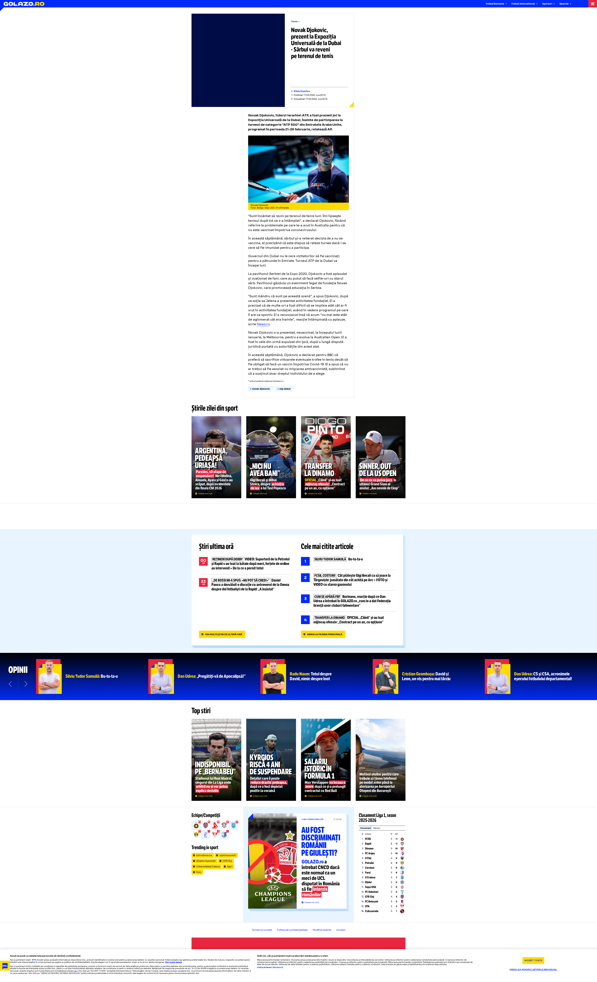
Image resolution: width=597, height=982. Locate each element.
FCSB (368, 839)
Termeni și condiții (262, 930)
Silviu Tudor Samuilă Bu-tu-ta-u (348, 561)
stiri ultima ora (204, 855)
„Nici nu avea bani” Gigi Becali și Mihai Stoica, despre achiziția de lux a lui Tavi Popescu (271, 457)
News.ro (263, 324)
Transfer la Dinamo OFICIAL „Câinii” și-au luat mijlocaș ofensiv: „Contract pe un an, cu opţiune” (326, 457)
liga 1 (229, 866)
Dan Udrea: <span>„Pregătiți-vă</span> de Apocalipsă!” (204, 676)
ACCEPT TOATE (533, 960)
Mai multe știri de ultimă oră (223, 634)
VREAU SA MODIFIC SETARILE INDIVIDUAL (533, 969)
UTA (367, 906)
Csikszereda (371, 911)
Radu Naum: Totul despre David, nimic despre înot (316, 676)
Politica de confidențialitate (292, 930)
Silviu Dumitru (302, 91)
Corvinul (369, 867)
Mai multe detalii (173, 962)
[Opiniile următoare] (25, 683)
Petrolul (369, 863)
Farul (367, 872)
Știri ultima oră (216, 546)
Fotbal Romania (495, 3)
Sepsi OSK (370, 887)
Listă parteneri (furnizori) (270, 967)
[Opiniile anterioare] (10, 683)
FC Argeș (370, 853)
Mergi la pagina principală (324, 634)
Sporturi (547, 3)
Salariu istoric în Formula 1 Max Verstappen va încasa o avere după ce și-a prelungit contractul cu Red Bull (326, 760)
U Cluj (368, 858)
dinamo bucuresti (205, 861)
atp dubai (285, 388)
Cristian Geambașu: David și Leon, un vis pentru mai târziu (429, 676)
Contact (340, 930)
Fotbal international (523, 3)
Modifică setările (322, 930)
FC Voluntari (371, 892)
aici (76, 971)
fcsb (198, 872)
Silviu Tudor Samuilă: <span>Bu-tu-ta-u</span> (92, 676)
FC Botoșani (371, 901)
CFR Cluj (227, 861)
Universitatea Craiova (208, 866)
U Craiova (370, 877)
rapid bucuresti (227, 855)
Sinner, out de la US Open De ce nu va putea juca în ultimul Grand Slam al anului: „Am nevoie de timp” (380, 457)
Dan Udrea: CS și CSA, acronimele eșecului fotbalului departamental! (541, 676)
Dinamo (369, 848)
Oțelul (368, 882)
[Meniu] (592, 3)
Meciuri (376, 828)
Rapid (368, 843)
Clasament (365, 828)
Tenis (294, 21)
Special (564, 3)
